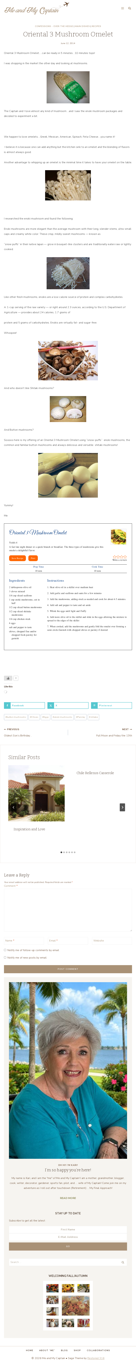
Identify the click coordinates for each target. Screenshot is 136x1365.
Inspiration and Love (29, 829)
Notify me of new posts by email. (27, 958)
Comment (11, 886)
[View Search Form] (129, 8)
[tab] (61, 852)
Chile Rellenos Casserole (95, 773)
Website (98, 940)
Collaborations (98, 1350)
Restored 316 (95, 1358)
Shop (77, 1350)
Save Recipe (17, 558)
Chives (34, 717)
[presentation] (36, 793)
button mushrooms (15, 717)
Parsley (80, 717)
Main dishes (82, 26)
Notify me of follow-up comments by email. (33, 950)
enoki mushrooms (62, 717)
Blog (64, 1350)
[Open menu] (122, 8)
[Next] (122, 807)
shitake (93, 717)
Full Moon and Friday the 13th (114, 732)
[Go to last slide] (13, 807)
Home (29, 1350)
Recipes (96, 26)
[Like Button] (8, 678)
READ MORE (68, 1198)
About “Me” (47, 1350)
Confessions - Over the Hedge (54, 26)
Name (9, 940)
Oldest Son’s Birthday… (18, 732)
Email (53, 940)
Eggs (45, 717)
